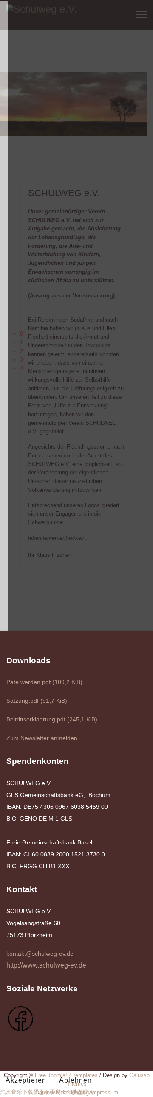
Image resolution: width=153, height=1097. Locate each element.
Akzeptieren (26, 1080)
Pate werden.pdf (44, 682)
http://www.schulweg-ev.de (46, 965)
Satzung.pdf (36, 700)
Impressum (104, 1092)
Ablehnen (75, 1080)
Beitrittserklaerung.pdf (51, 719)
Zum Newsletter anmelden (41, 738)
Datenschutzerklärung (62, 1092)
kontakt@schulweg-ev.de (40, 953)
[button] (83, 334)
